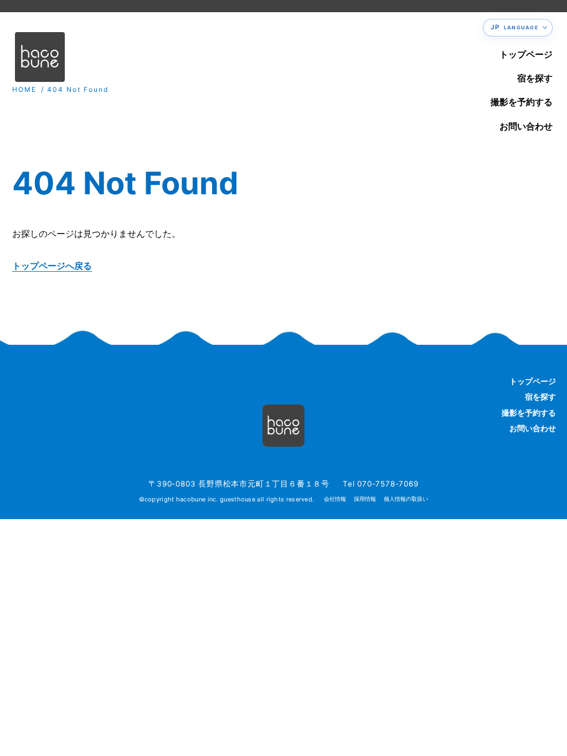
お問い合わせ (526, 126)
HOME (24, 89)
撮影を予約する (522, 101)
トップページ (526, 54)
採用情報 (365, 499)
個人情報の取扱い (406, 499)
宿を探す (535, 78)
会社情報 (335, 499)
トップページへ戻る (52, 265)
